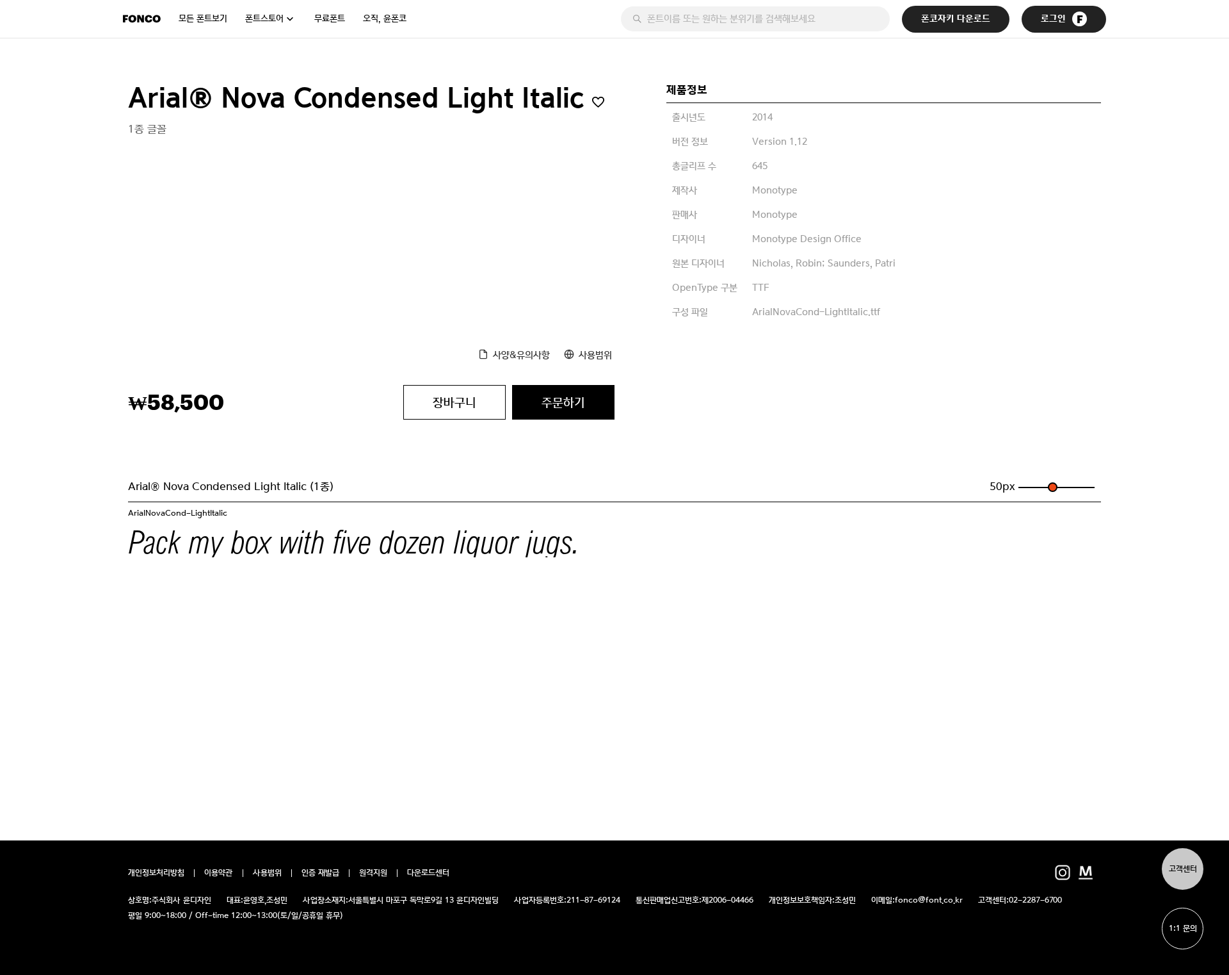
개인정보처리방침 (156, 873)
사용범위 (595, 354)
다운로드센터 (428, 873)
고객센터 (1183, 869)
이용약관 (218, 873)
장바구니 (454, 402)
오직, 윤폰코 (384, 18)
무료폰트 (329, 18)
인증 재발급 (320, 873)
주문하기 (563, 402)
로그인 (1053, 19)
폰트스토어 (264, 18)
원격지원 (373, 873)
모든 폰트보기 (203, 18)
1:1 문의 (1183, 928)
